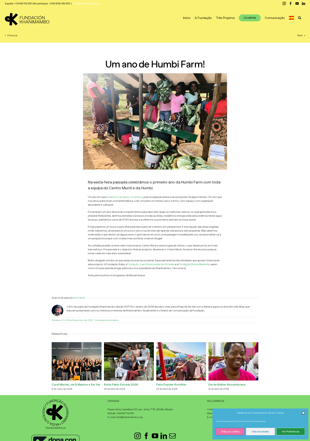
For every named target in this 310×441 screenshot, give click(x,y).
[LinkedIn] (163, 436)
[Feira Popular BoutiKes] (181, 343)
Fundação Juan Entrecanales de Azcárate (151, 264)
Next (300, 35)
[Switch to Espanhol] (291, 18)
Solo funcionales (260, 431)
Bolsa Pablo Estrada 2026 (121, 384)
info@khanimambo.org (86, 3)
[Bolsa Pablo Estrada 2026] (129, 343)
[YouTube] (155, 436)
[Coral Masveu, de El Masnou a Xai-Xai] (77, 343)
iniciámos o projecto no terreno (124, 197)
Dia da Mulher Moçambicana (226, 384)
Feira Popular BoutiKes (171, 384)
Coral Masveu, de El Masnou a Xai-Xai (76, 384)
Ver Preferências (291, 431)
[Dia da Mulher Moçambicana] (233, 343)
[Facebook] (146, 436)
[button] (303, 412)
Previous (12, 35)
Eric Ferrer (79, 297)
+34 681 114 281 (125, 413)
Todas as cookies (230, 431)
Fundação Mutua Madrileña (194, 264)
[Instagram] (137, 436)
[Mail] (172, 436)
